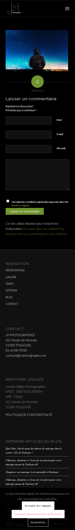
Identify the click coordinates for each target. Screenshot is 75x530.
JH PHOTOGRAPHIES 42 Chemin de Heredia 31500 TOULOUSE (21, 340)
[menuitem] (67, 8)
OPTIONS (11, 290)
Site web (61, 148)
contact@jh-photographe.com (26, 355)
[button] (37, 50)
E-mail (61, 134)
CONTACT (12, 303)
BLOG (9, 297)
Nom (60, 119)
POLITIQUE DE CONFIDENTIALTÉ (29, 415)
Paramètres (38, 522)
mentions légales (20, 205)
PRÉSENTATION (15, 270)
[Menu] (67, 8)
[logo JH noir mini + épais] (31, 8)
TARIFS (10, 283)
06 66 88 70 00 (16, 350)
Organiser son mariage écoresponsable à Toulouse (32, 472)
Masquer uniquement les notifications (38, 514)
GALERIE (11, 277)
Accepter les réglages (38, 505)
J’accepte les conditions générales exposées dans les (40, 203)
